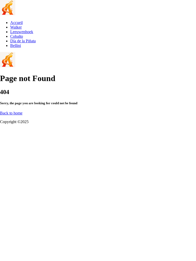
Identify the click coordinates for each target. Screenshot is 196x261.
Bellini (15, 45)
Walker (16, 27)
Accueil (16, 22)
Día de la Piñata (23, 41)
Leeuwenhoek (21, 32)
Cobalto (16, 36)
